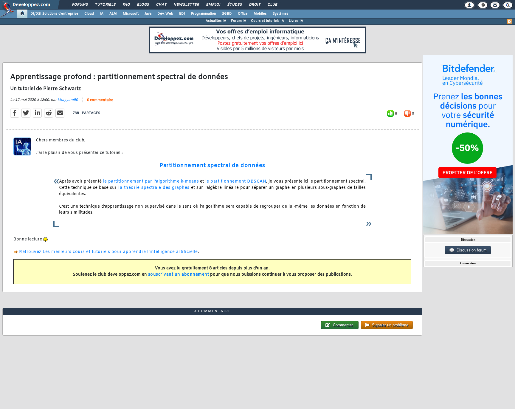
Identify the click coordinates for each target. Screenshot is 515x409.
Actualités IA (216, 21)
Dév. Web (165, 14)
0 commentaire (100, 100)
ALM (113, 14)
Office (243, 14)
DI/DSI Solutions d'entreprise (54, 14)
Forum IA (238, 21)
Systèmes (280, 14)
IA (101, 14)
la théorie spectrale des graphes (153, 188)
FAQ (126, 4)
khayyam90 (68, 100)
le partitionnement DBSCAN (235, 181)
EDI (182, 14)
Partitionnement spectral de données (212, 165)
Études (234, 4)
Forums (79, 4)
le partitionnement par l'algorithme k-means (151, 181)
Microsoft (131, 14)
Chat (161, 4)
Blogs (142, 4)
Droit (254, 4)
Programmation (203, 14)
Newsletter (186, 4)
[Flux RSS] (509, 21)
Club (272, 4)
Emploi (213, 4)
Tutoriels (105, 4)
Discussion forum (470, 250)
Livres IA (296, 21)
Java (148, 14)
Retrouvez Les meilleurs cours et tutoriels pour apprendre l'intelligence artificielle (108, 252)
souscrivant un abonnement (178, 274)
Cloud (89, 14)
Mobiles (260, 14)
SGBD (227, 14)
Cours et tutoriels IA (267, 21)
